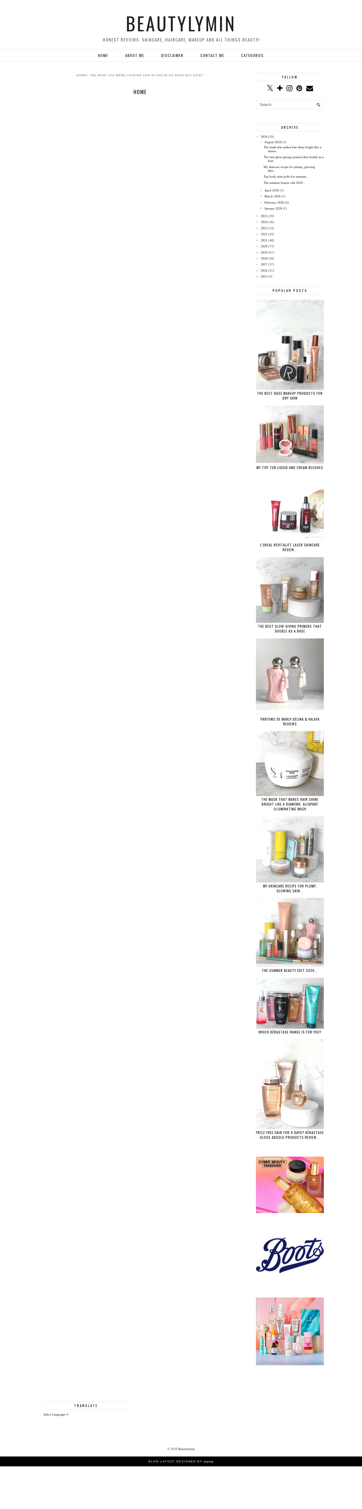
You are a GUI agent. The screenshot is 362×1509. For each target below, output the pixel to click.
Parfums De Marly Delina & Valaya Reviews (290, 721)
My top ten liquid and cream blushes (290, 467)
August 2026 (272, 142)
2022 (264, 234)
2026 (264, 136)
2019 (264, 252)
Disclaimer (172, 55)
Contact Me (212, 55)
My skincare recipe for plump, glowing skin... (290, 888)
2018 (264, 258)
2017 (264, 264)
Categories (252, 55)
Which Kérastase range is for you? (290, 1032)
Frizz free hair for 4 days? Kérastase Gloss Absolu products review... (290, 1135)
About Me (134, 55)
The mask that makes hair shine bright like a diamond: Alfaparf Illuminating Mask (289, 804)
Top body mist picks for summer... (286, 176)
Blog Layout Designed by (181, 1461)
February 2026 (274, 202)
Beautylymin (181, 23)
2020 (264, 246)
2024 (264, 222)
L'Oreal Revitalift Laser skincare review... (290, 547)
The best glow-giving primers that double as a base (290, 628)
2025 (264, 216)
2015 (264, 276)
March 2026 (272, 196)
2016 (264, 270)
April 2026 (271, 190)
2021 (264, 240)
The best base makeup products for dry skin (290, 395)
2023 (264, 228)
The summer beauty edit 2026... (284, 182)
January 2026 (273, 208)
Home (103, 55)
